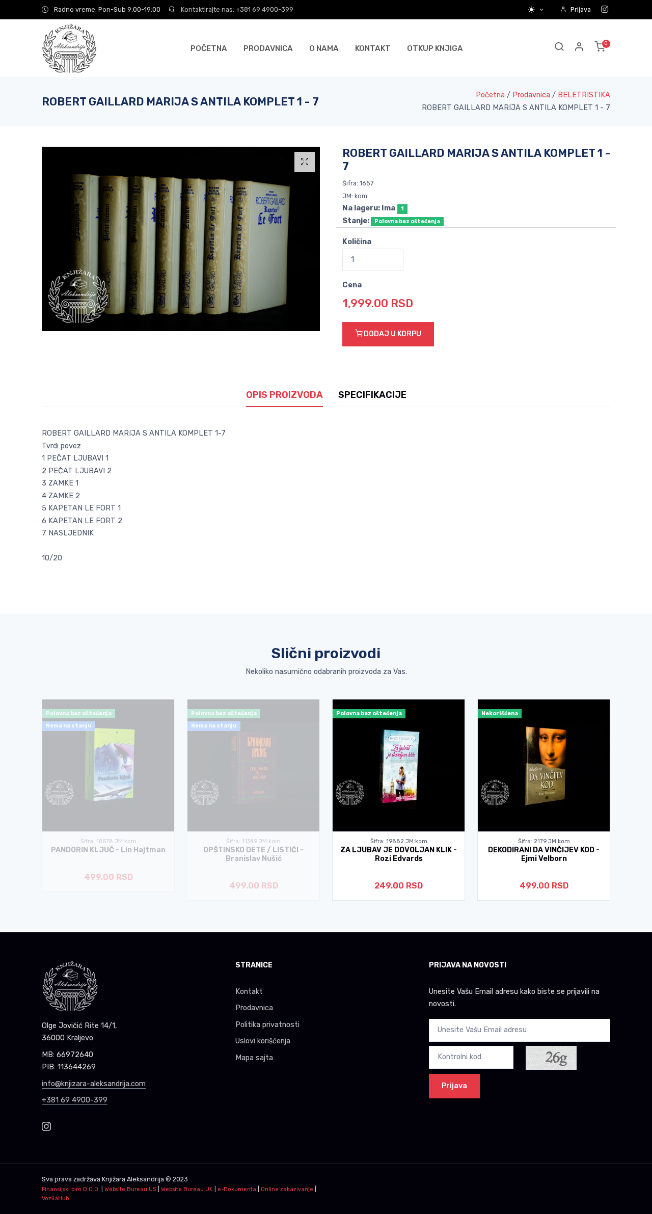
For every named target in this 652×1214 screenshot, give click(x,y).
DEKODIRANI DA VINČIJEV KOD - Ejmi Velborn (544, 854)
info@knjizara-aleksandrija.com (94, 1084)
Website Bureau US (130, 1189)
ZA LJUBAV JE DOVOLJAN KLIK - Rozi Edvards (398, 854)
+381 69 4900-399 (74, 1100)
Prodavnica (531, 95)
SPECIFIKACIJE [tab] (372, 394)
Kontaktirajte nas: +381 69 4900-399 (236, 9)
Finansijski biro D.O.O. (71, 1189)
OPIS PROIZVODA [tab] (284, 394)
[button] (579, 48)
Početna (490, 95)
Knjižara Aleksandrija (133, 1179)
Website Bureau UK (187, 1189)
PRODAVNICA (268, 48)
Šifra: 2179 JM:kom (544, 841)
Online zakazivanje (287, 1189)
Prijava (580, 9)
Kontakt (249, 991)
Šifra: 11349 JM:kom (253, 841)
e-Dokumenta (237, 1189)
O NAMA (324, 48)
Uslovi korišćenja (262, 1041)
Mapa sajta (254, 1058)
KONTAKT (373, 48)
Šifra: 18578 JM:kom (108, 841)
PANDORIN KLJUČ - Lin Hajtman (108, 850)
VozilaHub (55, 1198)
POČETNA (209, 48)
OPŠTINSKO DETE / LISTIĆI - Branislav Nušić (253, 854)
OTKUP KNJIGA (435, 48)
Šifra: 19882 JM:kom (398, 841)
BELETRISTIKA (584, 95)
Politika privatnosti (267, 1024)
